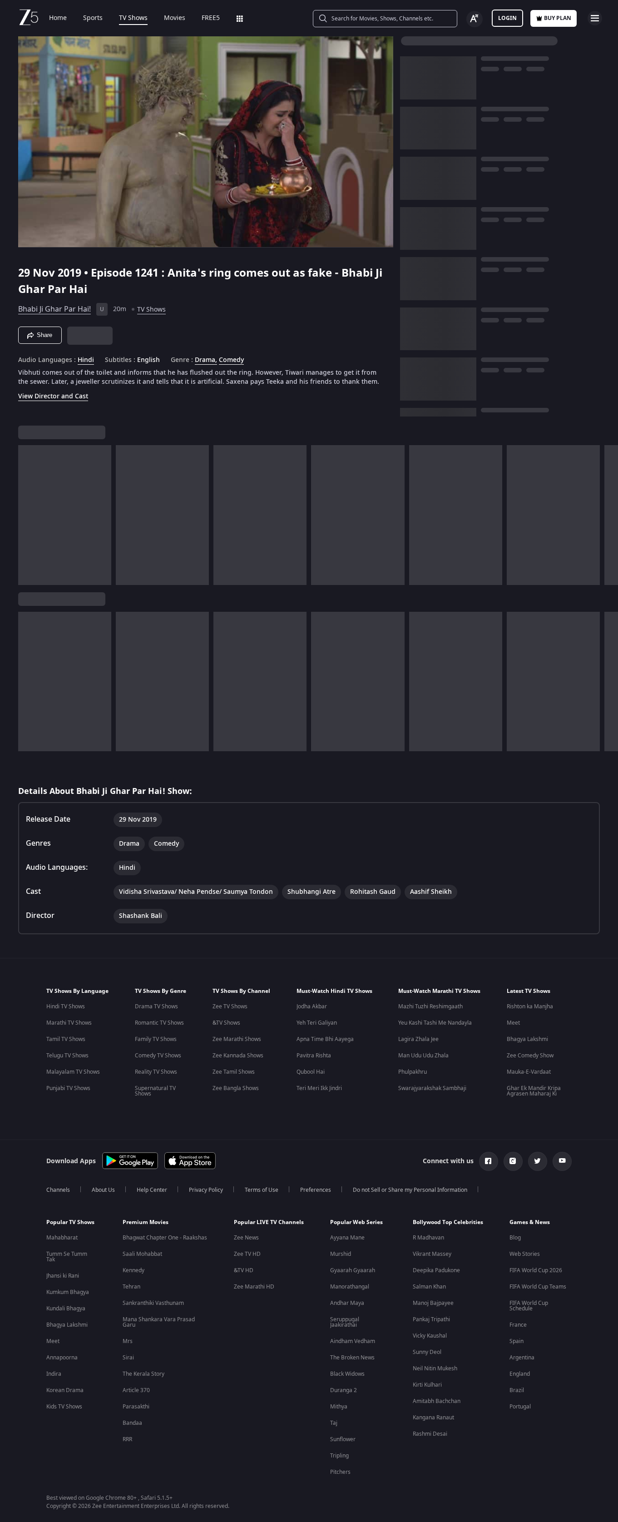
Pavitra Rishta (314, 1055)
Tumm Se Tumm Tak (66, 1257)
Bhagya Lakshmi (527, 1039)
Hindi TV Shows (65, 1006)
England (519, 1374)
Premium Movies (145, 1222)
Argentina (521, 1357)
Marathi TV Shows (69, 1023)
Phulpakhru (412, 1072)
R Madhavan (428, 1238)
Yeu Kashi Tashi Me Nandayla (435, 1023)
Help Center (152, 1190)
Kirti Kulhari (427, 1385)
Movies (174, 18)
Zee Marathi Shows (237, 1039)
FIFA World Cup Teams (537, 1287)
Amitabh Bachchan (436, 1401)
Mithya (338, 1407)
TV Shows (133, 18)
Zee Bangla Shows (236, 1088)
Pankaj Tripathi (431, 1319)
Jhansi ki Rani (62, 1276)
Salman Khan (429, 1287)
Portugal (520, 1407)
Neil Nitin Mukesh (435, 1368)
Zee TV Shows (230, 1006)
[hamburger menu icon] (595, 18)
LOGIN (507, 18)
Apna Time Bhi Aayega (325, 1039)
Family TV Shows (156, 1039)
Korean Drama (65, 1390)
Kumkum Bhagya (67, 1292)
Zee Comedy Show (530, 1055)
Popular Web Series (356, 1222)
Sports (93, 18)
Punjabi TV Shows (68, 1088)
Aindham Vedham (352, 1341)
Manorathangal (349, 1287)
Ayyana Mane (347, 1238)
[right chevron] (608, 515)
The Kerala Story (143, 1374)
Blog (515, 1238)
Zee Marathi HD (254, 1287)
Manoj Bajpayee (433, 1303)
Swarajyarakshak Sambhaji (432, 1088)
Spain (516, 1341)
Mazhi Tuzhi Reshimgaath (430, 1006)
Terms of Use (261, 1190)
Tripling (339, 1456)
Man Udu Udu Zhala (423, 1055)
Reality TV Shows (156, 1072)
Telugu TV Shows (67, 1055)
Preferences (315, 1190)
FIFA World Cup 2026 (535, 1270)
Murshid (340, 1254)
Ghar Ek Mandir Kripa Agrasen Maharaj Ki (534, 1091)
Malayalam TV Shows (73, 1072)
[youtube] (562, 1161)
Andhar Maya (347, 1303)
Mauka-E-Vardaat (529, 1072)
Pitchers (340, 1472)
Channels (58, 1190)
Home (58, 18)
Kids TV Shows (64, 1407)
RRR (127, 1439)
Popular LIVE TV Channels (269, 1222)
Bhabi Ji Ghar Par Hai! (54, 309)
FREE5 (211, 18)
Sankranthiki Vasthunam (153, 1303)
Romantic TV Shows (159, 1023)
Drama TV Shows (156, 1006)
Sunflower (343, 1439)
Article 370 (136, 1390)
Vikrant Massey (432, 1254)
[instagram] (513, 1161)
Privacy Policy (206, 1190)
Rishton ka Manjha (530, 1006)
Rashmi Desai (430, 1434)
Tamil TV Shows (65, 1039)
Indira (53, 1374)
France (518, 1325)
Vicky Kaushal (430, 1336)
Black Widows (347, 1374)
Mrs (128, 1341)
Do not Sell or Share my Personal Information (410, 1190)
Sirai (128, 1357)
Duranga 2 (343, 1390)
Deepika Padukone (436, 1270)
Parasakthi (136, 1407)
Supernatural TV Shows (155, 1091)
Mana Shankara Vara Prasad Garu (159, 1322)
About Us (103, 1190)
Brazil (516, 1390)
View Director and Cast (53, 396)
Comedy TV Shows (158, 1055)
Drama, (206, 360)
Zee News (246, 1238)
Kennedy (133, 1270)
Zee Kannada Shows (238, 1055)
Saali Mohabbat (142, 1254)
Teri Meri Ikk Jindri (319, 1088)
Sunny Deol (427, 1352)
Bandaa (132, 1423)
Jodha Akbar (312, 1006)
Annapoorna (62, 1357)
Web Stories (524, 1254)
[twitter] (537, 1161)
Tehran (131, 1287)
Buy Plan (557, 18)
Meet (513, 1023)
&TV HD (243, 1270)
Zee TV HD (247, 1254)
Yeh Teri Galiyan (317, 1023)
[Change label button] (474, 19)
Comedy (231, 360)
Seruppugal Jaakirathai (344, 1322)
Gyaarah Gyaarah (352, 1270)
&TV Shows (226, 1023)
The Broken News (352, 1357)
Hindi (86, 360)
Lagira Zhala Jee (418, 1039)
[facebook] (488, 1161)
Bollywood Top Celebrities (448, 1222)
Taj (333, 1423)
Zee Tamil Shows (234, 1072)
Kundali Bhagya (65, 1308)
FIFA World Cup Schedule (528, 1306)
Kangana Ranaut (433, 1417)
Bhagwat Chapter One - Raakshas (165, 1238)
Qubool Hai (311, 1072)
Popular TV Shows (70, 1222)
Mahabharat (62, 1238)
